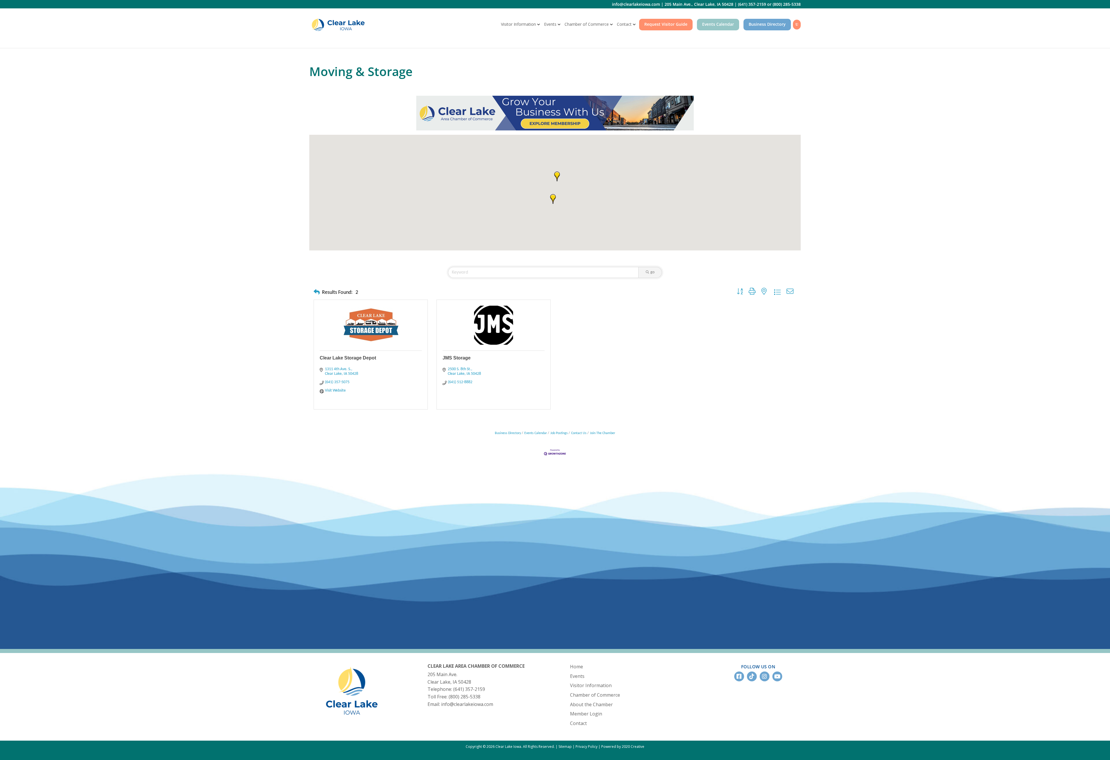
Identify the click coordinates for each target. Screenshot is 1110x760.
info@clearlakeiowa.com (636, 4)
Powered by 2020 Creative (622, 746)
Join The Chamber (602, 433)
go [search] (652, 272)
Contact (624, 24)
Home (576, 666)
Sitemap (565, 746)
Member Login (586, 714)
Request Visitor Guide (665, 24)
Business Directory (767, 24)
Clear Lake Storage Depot (348, 357)
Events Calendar (718, 24)
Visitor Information (518, 24)
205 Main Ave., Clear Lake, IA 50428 (699, 4)
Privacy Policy (586, 746)
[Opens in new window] (555, 112)
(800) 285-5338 (787, 4)
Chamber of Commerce (587, 24)
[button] (557, 176)
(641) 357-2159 (752, 4)
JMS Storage (457, 357)
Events (550, 24)
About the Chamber (591, 704)
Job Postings (559, 433)
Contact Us (579, 433)
